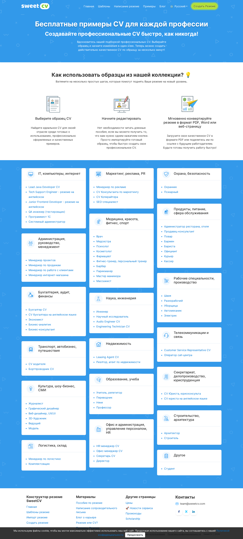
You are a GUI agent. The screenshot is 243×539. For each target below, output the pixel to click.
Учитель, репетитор (109, 392)
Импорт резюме (36, 517)
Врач (99, 236)
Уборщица (171, 305)
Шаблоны (104, 6)
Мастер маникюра (108, 276)
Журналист (36, 403)
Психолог (102, 246)
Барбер (101, 266)
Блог (163, 6)
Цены (129, 502)
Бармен (169, 241)
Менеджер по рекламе (111, 187)
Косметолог (104, 251)
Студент (169, 468)
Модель (34, 428)
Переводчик (104, 397)
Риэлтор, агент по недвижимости (118, 362)
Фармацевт (103, 256)
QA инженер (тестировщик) (47, 211)
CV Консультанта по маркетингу (117, 192)
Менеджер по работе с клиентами (51, 270)
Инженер (102, 311)
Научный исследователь (112, 316)
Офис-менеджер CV (109, 451)
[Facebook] (179, 512)
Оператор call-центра (178, 355)
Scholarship (133, 518)
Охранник (170, 187)
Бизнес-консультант (42, 329)
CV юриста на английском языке (185, 398)
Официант (170, 251)
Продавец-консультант (179, 231)
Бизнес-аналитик (40, 324)
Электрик (170, 315)
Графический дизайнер (44, 408)
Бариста (169, 246)
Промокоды (133, 513)
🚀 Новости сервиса (139, 508)
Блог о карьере (86, 517)
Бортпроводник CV (41, 369)
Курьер (168, 256)
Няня (99, 402)
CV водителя (37, 364)
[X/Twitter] (186, 512)
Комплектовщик (39, 463)
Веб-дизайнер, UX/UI (42, 413)
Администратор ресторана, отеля (186, 226)
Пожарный (171, 192)
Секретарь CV (105, 456)
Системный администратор (47, 221)
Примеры (149, 6)
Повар (168, 236)
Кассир (169, 261)
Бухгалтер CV (38, 309)
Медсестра (103, 241)
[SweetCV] (35, 6)
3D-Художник (37, 418)
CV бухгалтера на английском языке (52, 314)
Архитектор (172, 433)
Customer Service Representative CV (187, 350)
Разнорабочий (173, 300)
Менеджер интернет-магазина (48, 275)
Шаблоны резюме (37, 512)
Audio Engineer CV (108, 321)
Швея (167, 295)
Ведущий (34, 423)
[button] (178, 6)
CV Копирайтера (107, 197)
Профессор (103, 407)
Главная (89, 6)
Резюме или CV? (87, 522)
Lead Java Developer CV (44, 187)
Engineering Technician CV (113, 326)
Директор (102, 460)
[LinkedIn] (193, 512)
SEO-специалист (107, 201)
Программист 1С (40, 216)
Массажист (103, 281)
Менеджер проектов (42, 260)
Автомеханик (173, 310)
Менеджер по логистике (45, 458)
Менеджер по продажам (45, 265)
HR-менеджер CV (107, 446)
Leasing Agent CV (107, 357)
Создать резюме (37, 522)
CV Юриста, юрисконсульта (182, 393)
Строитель (171, 438)
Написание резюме (126, 6)
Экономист (36, 319)
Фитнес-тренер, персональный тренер (121, 261)
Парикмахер (104, 271)
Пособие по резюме (89, 502)
